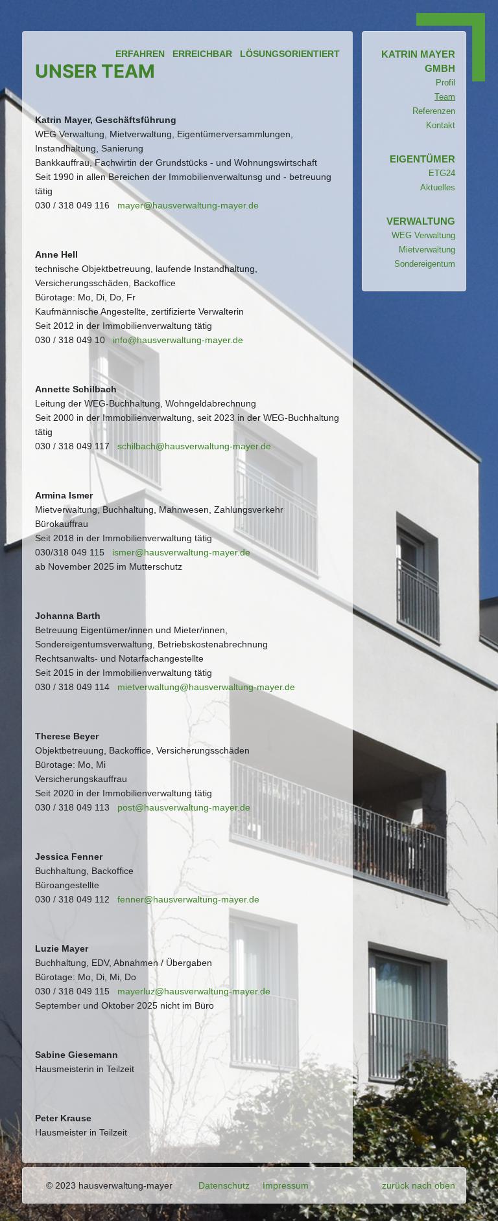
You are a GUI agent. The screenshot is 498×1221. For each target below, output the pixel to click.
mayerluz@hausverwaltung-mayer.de (193, 991)
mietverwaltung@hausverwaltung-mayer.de (206, 687)
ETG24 (442, 173)
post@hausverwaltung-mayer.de (183, 807)
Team (444, 97)
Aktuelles (437, 187)
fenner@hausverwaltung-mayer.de (188, 899)
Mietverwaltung (427, 249)
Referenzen (433, 111)
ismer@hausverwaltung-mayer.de (181, 552)
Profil (445, 82)
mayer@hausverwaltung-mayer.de (188, 205)
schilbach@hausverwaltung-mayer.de (194, 446)
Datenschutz (224, 1185)
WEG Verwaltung (423, 235)
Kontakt (440, 125)
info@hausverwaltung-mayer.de (178, 340)
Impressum (286, 1185)
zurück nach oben (418, 1185)
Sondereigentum (424, 264)
